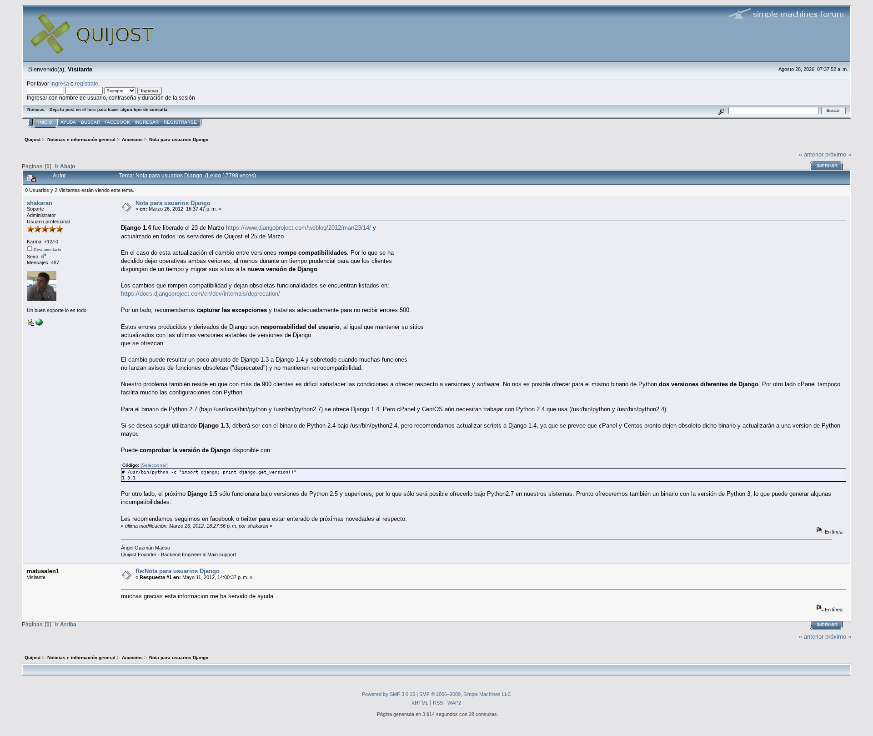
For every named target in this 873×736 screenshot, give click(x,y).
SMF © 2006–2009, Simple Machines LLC (465, 694)
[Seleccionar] (154, 465)
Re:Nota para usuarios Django (177, 571)
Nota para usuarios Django (173, 203)
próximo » (838, 154)
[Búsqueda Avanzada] (721, 110)
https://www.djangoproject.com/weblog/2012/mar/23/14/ (298, 227)
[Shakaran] (39, 324)
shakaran (39, 203)
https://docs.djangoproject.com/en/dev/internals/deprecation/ (200, 293)
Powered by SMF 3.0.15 (388, 694)
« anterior (811, 154)
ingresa (59, 83)
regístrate (86, 83)
